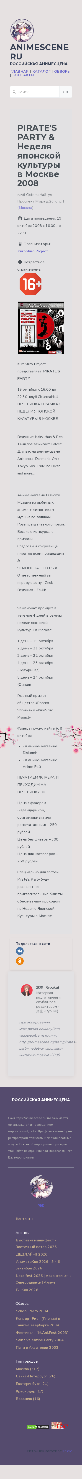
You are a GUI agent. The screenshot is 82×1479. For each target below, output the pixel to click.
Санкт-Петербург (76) (35, 1376)
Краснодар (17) (29, 1391)
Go (65, 92)
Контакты (23, 75)
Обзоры (62, 71)
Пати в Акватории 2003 (37, 1347)
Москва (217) (27, 1368)
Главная (19, 71)
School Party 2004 (32, 1311)
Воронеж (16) (28, 1398)
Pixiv (67, 1450)
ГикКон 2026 (27, 1289)
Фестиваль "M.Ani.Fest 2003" (42, 1332)
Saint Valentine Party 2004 (40, 1340)
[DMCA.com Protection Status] (38, 1428)
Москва (25, 207)
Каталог (41, 71)
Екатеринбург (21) (32, 1383)
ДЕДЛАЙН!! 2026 (31, 1254)
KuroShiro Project (33, 251)
